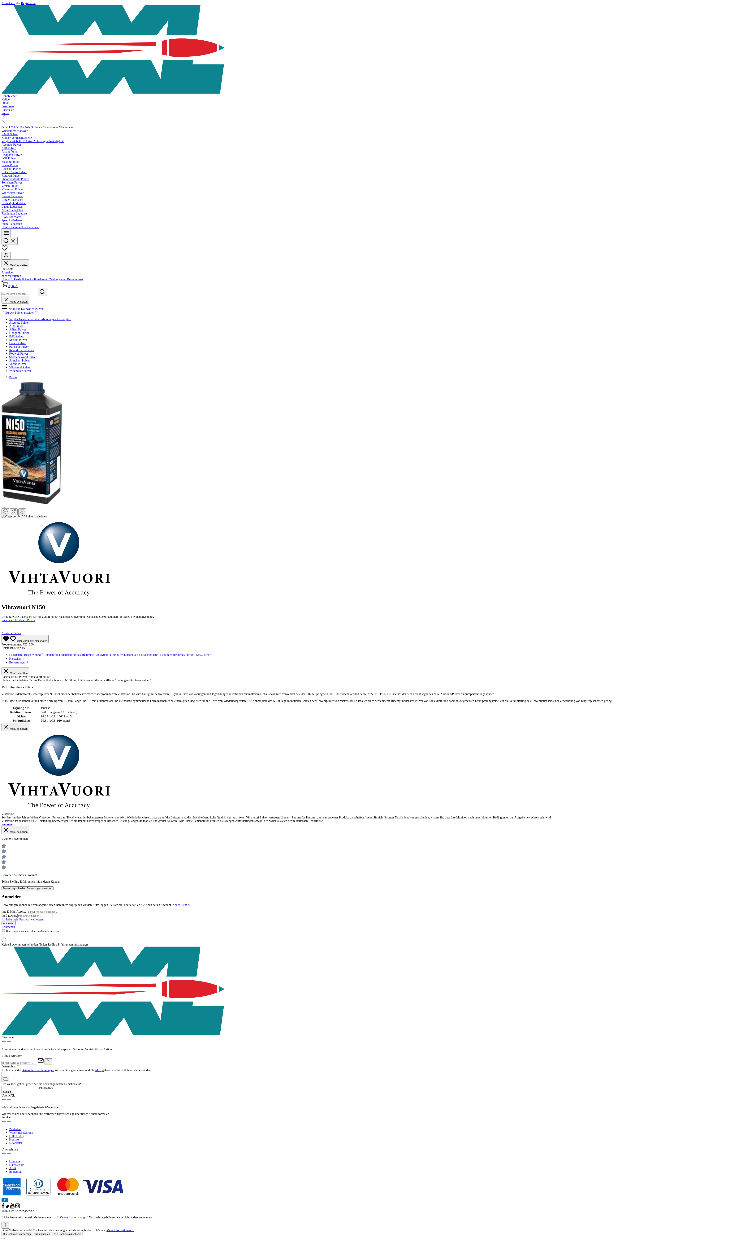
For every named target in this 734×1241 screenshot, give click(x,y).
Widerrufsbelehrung (21, 1132)
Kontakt (14, 1139)
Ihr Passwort (9, 915)
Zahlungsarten (58, 279)
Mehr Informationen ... (120, 1230)
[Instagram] (17, 1207)
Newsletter (15, 1143)
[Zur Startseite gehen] (367, 49)
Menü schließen (18, 265)
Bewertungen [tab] (17, 662)
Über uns (14, 1161)
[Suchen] (10, 241)
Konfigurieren (42, 1234)
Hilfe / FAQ (16, 1136)
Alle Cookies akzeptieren (67, 1234)
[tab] (109, 654)
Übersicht (8, 279)
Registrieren (28, 3)
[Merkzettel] (5, 249)
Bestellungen (75, 279)
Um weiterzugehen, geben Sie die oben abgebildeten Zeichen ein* (41, 1084)
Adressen (43, 279)
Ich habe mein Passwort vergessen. (23, 919)
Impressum (15, 1171)
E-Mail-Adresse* (12, 1055)
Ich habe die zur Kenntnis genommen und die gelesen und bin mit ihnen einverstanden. (78, 1070)
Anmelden (8, 3)
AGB (98, 1070)
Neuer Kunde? (181, 904)
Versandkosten (68, 1217)
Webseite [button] (7, 824)
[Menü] (6, 233)
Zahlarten (15, 1129)
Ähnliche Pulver (11, 633)
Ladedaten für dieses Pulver (18, 620)
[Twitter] (7, 1207)
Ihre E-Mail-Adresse (14, 911)
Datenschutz (16, 1164)
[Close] (3, 507)
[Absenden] (48, 1061)
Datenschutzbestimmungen (38, 1070)
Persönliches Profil (25, 279)
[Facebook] (3, 1207)
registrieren (14, 275)
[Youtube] (12, 1207)
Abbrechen (8, 927)
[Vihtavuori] (59, 598)
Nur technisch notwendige (17, 1234)
